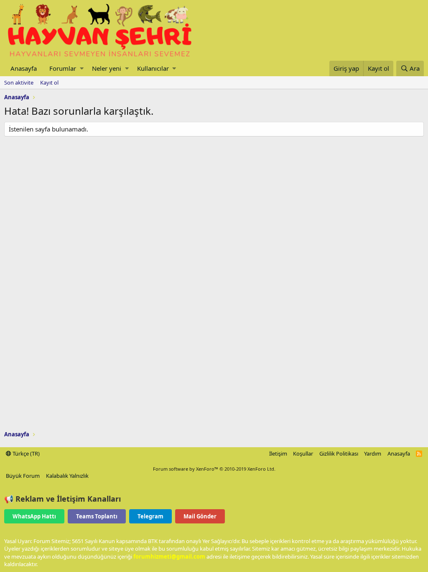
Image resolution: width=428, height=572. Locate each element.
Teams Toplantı (96, 516)
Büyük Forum (23, 475)
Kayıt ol (49, 82)
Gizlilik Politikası (338, 453)
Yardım (372, 453)
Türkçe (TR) (25, 453)
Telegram (150, 516)
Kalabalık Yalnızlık (67, 475)
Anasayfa (23, 68)
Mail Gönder (200, 516)
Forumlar (62, 68)
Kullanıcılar (153, 68)
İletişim (278, 453)
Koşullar (303, 453)
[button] (82, 68)
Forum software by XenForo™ (214, 469)
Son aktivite (18, 82)
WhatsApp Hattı (34, 516)
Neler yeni (106, 68)
